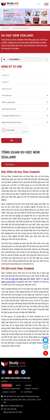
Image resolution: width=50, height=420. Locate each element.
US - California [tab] (26, 392)
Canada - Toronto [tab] (31, 389)
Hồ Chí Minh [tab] (6, 385)
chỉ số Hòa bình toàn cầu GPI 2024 (20, 279)
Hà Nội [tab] (18, 385)
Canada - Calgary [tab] (9, 392)
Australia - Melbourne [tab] (11, 389)
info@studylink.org (16, 406)
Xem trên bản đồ (10, 409)
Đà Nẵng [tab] (28, 385)
